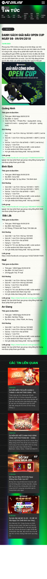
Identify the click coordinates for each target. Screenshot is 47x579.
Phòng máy (43, 16)
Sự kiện (9, 16)
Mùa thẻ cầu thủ (37, 16)
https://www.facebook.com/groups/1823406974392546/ (23, 207)
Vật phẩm (3, 16)
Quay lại (8, 29)
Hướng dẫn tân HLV (26, 16)
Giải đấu (14, 16)
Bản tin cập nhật (32, 16)
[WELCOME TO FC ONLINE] (12, 2)
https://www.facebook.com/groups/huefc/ (27, 298)
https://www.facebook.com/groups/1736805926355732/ (23, 158)
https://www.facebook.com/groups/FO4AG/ (27, 345)
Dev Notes (19, 16)
